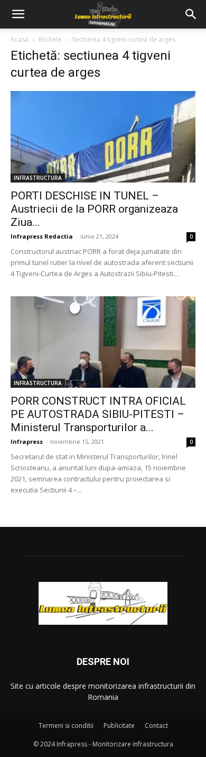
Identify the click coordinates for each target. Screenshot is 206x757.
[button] (18, 14)
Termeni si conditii (66, 725)
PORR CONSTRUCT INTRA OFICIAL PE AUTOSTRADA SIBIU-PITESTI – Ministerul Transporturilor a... (98, 414)
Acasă (20, 39)
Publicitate (119, 725)
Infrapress (27, 441)
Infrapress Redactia (42, 236)
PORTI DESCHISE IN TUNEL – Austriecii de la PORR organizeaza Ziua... (94, 209)
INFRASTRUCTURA (38, 177)
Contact (156, 725)
